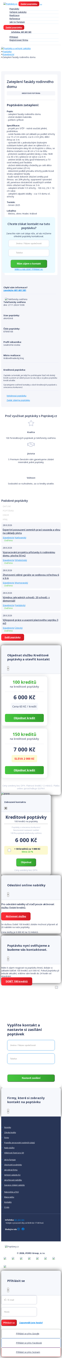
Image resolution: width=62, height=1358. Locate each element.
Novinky (7, 1127)
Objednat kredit (24, 718)
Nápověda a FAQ (11, 1192)
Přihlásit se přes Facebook (29, 1342)
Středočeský (21, 560)
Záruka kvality (10, 1132)
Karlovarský (20, 537)
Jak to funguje (17, 21)
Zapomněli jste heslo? (31, 1322)
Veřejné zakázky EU (12, 1175)
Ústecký (19, 627)
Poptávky (14, 8)
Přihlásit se (9, 1323)
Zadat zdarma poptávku (18, 400)
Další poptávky (13, 637)
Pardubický (20, 605)
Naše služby (9, 1148)
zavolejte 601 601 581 (14, 290)
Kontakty (8, 1202)
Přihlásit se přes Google (27, 1333)
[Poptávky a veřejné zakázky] (16, 48)
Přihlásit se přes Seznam (28, 1352)
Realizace (14, 15)
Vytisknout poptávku (16, 395)
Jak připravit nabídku (13, 1180)
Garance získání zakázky (14, 1185)
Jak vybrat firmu (10, 1170)
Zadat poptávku (29, 4)
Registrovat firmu (18, 40)
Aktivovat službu (16, 916)
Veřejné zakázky (18, 12)
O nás (6, 1207)
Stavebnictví (8, 54)
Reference (14, 18)
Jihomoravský (21, 582)
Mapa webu (9, 1197)
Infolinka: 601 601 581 (21, 32)
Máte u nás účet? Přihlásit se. (29, 269)
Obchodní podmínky (13, 1165)
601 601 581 (19, 1220)
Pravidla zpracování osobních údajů (19, 1143)
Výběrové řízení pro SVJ (14, 1153)
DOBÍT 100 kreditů (17, 981)
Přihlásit (13, 37)
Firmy (6, 1137)
